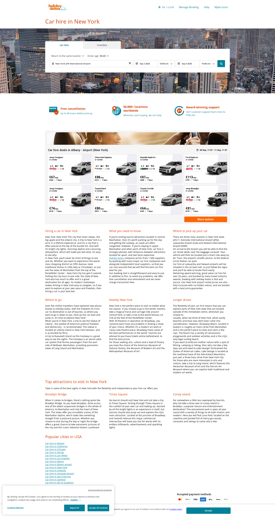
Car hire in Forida (54, 452)
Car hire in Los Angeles (57, 458)
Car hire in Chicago (55, 449)
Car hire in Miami (54, 461)
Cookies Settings (15, 507)
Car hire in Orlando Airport (59, 473)
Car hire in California (56, 446)
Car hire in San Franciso (58, 476)
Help (206, 7)
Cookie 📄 (76, 499)
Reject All (74, 507)
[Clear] (129, 63)
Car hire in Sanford (55, 479)
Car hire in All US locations (59, 482)
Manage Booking (189, 7)
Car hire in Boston (54, 443)
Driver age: (97, 55)
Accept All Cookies (98, 507)
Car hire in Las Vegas (56, 455)
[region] (58, 500)
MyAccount (221, 7)
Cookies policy (175, 509)
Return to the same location (66, 55)
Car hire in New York (56, 467)
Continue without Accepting (100, 490)
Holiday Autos (116, 258)
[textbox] (91, 63)
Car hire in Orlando (55, 470)
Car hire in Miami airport (58, 464)
